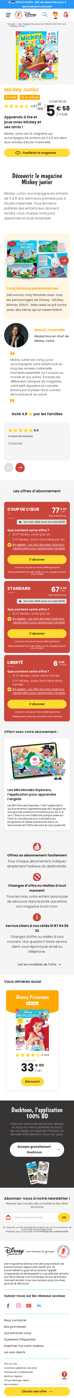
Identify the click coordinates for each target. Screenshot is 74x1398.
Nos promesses (15, 1327)
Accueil (11, 24)
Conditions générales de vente (20, 1368)
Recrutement (11, 1384)
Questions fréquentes (20, 1339)
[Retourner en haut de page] (65, 1364)
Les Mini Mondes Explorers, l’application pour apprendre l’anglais (39, 546)
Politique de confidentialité (53, 1231)
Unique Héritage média (16, 1380)
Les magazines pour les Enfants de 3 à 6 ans (42, 24)
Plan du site (10, 1363)
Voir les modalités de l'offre (37, 964)
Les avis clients (14, 1352)
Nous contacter (15, 1320)
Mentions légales (13, 1376)
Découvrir (32, 1081)
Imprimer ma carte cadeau (24, 1346)
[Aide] (65, 1376)
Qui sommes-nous (17, 1333)
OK (64, 1217)
